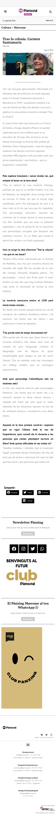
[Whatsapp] (42, 548)
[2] (21, 667)
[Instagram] (23, 548)
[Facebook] (14, 548)
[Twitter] (32, 548)
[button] (50, 11)
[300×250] (21, 572)
